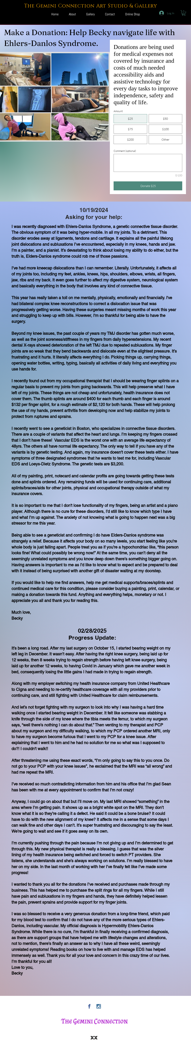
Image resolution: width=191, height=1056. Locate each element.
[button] (184, 13)
